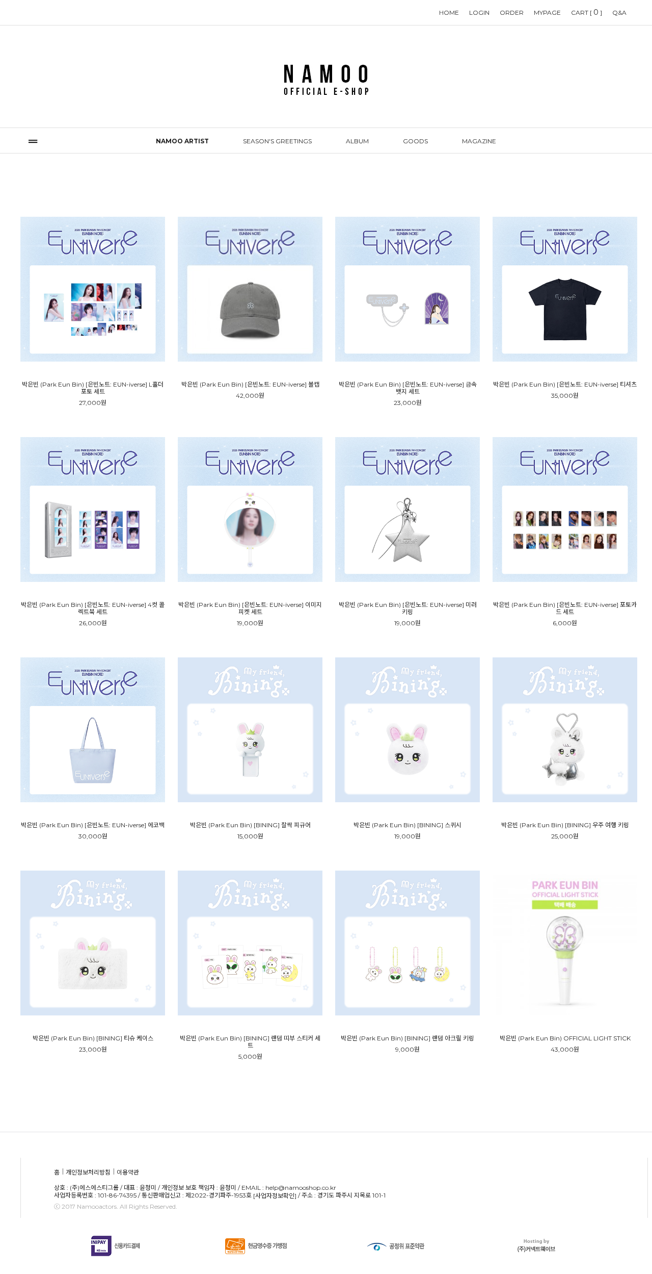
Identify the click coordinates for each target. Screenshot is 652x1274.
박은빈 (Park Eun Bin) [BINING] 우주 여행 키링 (565, 825)
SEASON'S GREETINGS (277, 141)
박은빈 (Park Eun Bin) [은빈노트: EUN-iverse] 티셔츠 (565, 384)
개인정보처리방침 (88, 1172)
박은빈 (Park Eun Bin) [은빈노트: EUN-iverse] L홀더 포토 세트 (93, 388)
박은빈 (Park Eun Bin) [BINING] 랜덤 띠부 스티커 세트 (250, 1042)
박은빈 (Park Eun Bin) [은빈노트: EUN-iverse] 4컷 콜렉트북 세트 (93, 608)
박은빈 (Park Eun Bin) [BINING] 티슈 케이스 (93, 1038)
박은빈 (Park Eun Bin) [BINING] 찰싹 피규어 (250, 825)
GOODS (415, 141)
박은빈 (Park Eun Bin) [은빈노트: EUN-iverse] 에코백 (93, 825)
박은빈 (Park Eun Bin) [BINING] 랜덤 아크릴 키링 (407, 1038)
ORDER (512, 12)
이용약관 (128, 1172)
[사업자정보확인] (274, 1196)
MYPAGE (547, 12)
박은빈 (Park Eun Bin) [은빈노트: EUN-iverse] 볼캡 (250, 384)
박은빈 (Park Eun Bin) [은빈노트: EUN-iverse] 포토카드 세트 (565, 608)
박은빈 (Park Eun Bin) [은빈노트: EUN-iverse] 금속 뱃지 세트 (408, 388)
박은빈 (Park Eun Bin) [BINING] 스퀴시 (407, 825)
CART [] (586, 12)
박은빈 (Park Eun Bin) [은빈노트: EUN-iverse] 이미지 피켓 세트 (250, 608)
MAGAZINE (479, 141)
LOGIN (479, 12)
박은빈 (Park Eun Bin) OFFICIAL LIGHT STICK (565, 1038)
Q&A (619, 12)
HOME (449, 12)
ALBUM (357, 141)
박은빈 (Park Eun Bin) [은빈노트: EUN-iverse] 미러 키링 (408, 608)
